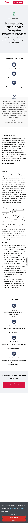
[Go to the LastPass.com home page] (5, 2)
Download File (13, 316)
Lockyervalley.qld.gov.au (8, 163)
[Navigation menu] (25, 2)
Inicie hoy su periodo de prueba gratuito (14, 385)
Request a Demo (13, 332)
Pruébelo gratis (18, 2)
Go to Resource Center (13, 364)
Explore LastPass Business (13, 348)
